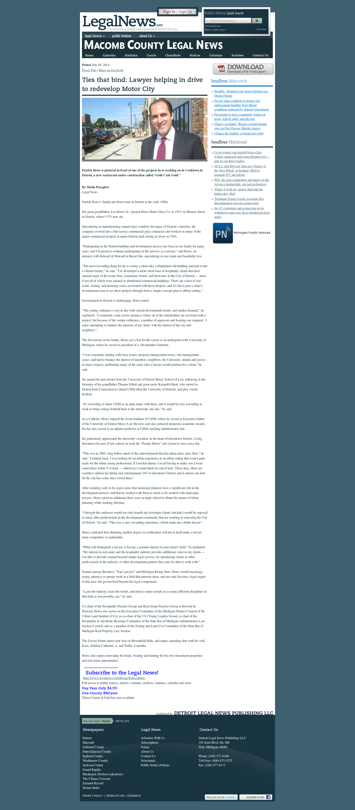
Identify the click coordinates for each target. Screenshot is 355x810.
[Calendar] (109, 54)
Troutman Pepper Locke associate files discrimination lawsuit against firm (239, 200)
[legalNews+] (95, 36)
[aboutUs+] (147, 36)
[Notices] (195, 54)
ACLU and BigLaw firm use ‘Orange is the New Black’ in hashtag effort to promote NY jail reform (240, 170)
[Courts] (151, 54)
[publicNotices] (121, 36)
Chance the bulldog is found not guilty (239, 133)
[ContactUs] (260, 54)
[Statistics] (131, 54)
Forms (145, 747)
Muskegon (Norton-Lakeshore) (103, 774)
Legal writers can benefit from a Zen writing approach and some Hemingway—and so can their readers (242, 156)
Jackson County (93, 765)
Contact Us (148, 756)
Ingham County (93, 756)
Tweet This (89, 70)
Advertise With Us (153, 738)
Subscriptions (149, 742)
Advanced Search (212, 25)
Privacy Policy (93, 795)
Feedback (134, 795)
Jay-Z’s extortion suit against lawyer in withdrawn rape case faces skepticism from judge (242, 212)
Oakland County (93, 747)
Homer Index (91, 787)
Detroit (87, 738)
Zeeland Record (93, 783)
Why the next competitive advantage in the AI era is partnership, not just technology (241, 182)
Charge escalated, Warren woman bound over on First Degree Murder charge (240, 126)
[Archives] (237, 54)
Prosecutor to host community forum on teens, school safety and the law (239, 116)
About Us (147, 751)
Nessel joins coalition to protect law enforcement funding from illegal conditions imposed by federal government (241, 104)
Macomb (88, 742)
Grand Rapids (92, 769)
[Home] (89, 54)
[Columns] (215, 54)
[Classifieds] (173, 54)
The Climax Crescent (96, 778)
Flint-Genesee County (97, 751)
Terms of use (115, 795)
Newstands (148, 760)
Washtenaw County (95, 760)
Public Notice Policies (155, 765)
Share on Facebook (111, 70)
